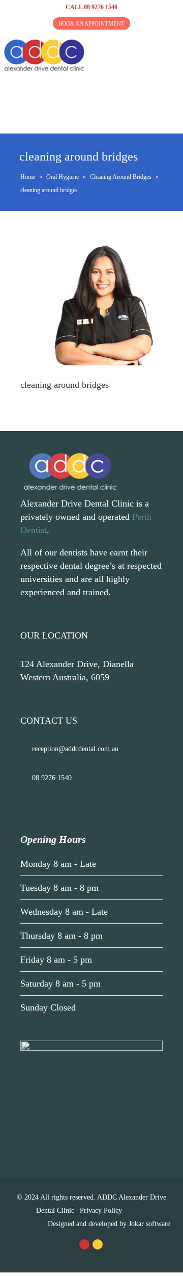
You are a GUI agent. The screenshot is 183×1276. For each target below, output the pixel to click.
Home (27, 176)
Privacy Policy (101, 1210)
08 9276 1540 (100, 7)
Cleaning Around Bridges (120, 176)
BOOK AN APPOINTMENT (91, 23)
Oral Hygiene (62, 176)
